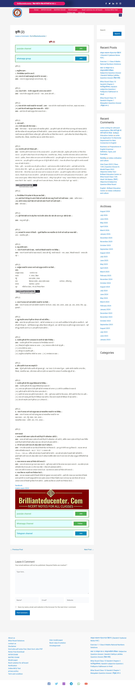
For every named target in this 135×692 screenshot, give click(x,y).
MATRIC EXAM (59, 10)
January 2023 (105, 340)
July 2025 (104, 257)
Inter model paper (56, 640)
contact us (12, 644)
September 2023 (106, 325)
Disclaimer (12, 646)
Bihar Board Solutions (16, 641)
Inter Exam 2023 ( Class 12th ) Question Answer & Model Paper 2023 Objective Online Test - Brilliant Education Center (109, 169)
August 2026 (105, 211)
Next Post (89, 549)
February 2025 (105, 276)
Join (80, 48)
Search (102, 30)
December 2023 (106, 313)
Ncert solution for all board (92, 10)
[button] (120, 15)
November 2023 (106, 317)
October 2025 (105, 245)
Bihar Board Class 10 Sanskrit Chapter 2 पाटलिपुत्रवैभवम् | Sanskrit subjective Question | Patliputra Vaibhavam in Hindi (107, 663)
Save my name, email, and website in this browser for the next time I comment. (47, 607)
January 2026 (105, 234)
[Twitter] (109, 3)
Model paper (72, 10)
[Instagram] (120, 3)
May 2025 (104, 264)
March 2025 (104, 272)
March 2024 (104, 302)
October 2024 (105, 283)
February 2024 (105, 306)
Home (36, 10)
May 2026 (104, 223)
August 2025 (105, 253)
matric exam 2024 (22, 488)
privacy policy (13, 671)
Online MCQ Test (111, 10)
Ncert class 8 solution (57, 643)
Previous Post (16, 549)
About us (81, 12)
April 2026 (104, 226)
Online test (71, 12)
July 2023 (104, 332)
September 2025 (106, 249)
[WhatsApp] (78, 683)
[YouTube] (86, 683)
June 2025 (104, 260)
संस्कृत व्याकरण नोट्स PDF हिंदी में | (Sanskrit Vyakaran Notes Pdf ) (110, 55)
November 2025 (106, 242)
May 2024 (104, 298)
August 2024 (105, 287)
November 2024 (106, 279)
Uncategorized (54, 646)
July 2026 (104, 215)
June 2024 (104, 294)
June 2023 (104, 336)
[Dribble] (116, 3)
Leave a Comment (22, 36)
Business (103, 147)
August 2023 (105, 328)
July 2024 (104, 291)
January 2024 (105, 309)
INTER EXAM (46, 10)
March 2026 (104, 230)
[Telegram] (71, 683)
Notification (12, 666)
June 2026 (104, 219)
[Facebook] (106, 3)
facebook (18, 485)
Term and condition (15, 674)
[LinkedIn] (113, 3)
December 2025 (106, 238)
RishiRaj (103, 158)
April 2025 (104, 268)
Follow (80, 523)
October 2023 (105, 321)
